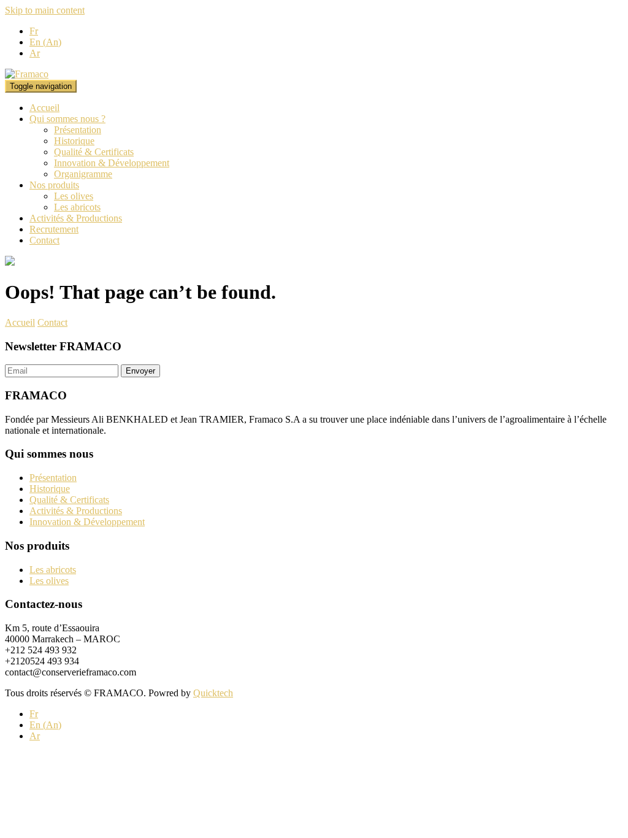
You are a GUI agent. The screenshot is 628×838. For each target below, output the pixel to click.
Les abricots (77, 207)
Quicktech (213, 693)
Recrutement (53, 229)
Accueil (44, 107)
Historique (74, 141)
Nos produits (54, 185)
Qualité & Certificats (94, 152)
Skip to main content (45, 10)
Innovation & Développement (111, 163)
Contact (44, 240)
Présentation (77, 130)
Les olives (73, 196)
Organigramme (83, 174)
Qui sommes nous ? (67, 118)
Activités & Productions (75, 218)
